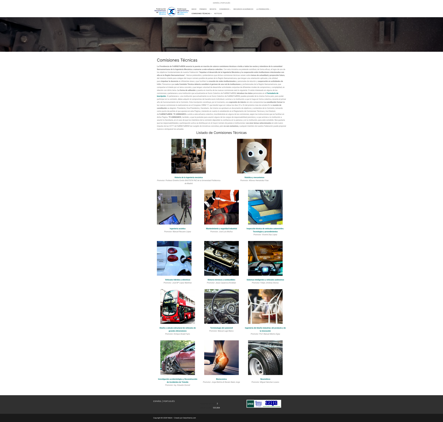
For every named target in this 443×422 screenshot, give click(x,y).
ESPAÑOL (157, 401)
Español (216, 3)
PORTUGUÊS (169, 401)
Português (225, 3)
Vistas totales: (206, 408)
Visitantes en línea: (208, 403)
